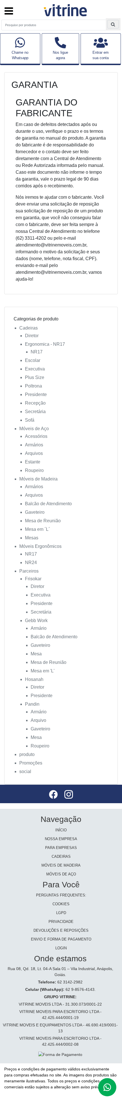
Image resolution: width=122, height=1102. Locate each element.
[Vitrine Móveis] (65, 9)
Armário (39, 628)
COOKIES (61, 904)
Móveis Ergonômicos (40, 546)
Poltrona (33, 386)
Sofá (29, 420)
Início (61, 830)
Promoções (30, 763)
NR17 (37, 351)
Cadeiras (28, 328)
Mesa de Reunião (43, 520)
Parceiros (29, 571)
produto (27, 754)
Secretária (35, 411)
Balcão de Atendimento (48, 503)
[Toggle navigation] (8, 8)
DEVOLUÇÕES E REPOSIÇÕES (61, 930)
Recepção (35, 403)
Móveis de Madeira (38, 479)
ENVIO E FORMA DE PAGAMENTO (61, 939)
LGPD (61, 913)
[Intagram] (68, 795)
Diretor (32, 335)
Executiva (35, 368)
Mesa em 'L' (42, 670)
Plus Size (34, 377)
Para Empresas (61, 848)
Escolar (32, 360)
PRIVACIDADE (61, 921)
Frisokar (33, 578)
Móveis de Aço (34, 428)
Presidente (36, 394)
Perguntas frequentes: (61, 895)
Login (61, 948)
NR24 (31, 562)
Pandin (32, 704)
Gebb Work (36, 620)
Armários (34, 444)
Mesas (31, 537)
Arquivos (34, 453)
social (25, 771)
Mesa (36, 653)
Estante (32, 461)
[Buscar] (113, 24)
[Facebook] (54, 795)
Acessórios (36, 436)
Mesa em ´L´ (37, 529)
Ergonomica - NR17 (45, 344)
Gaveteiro (35, 512)
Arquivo (38, 720)
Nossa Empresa (61, 839)
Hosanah (34, 679)
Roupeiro (34, 470)
